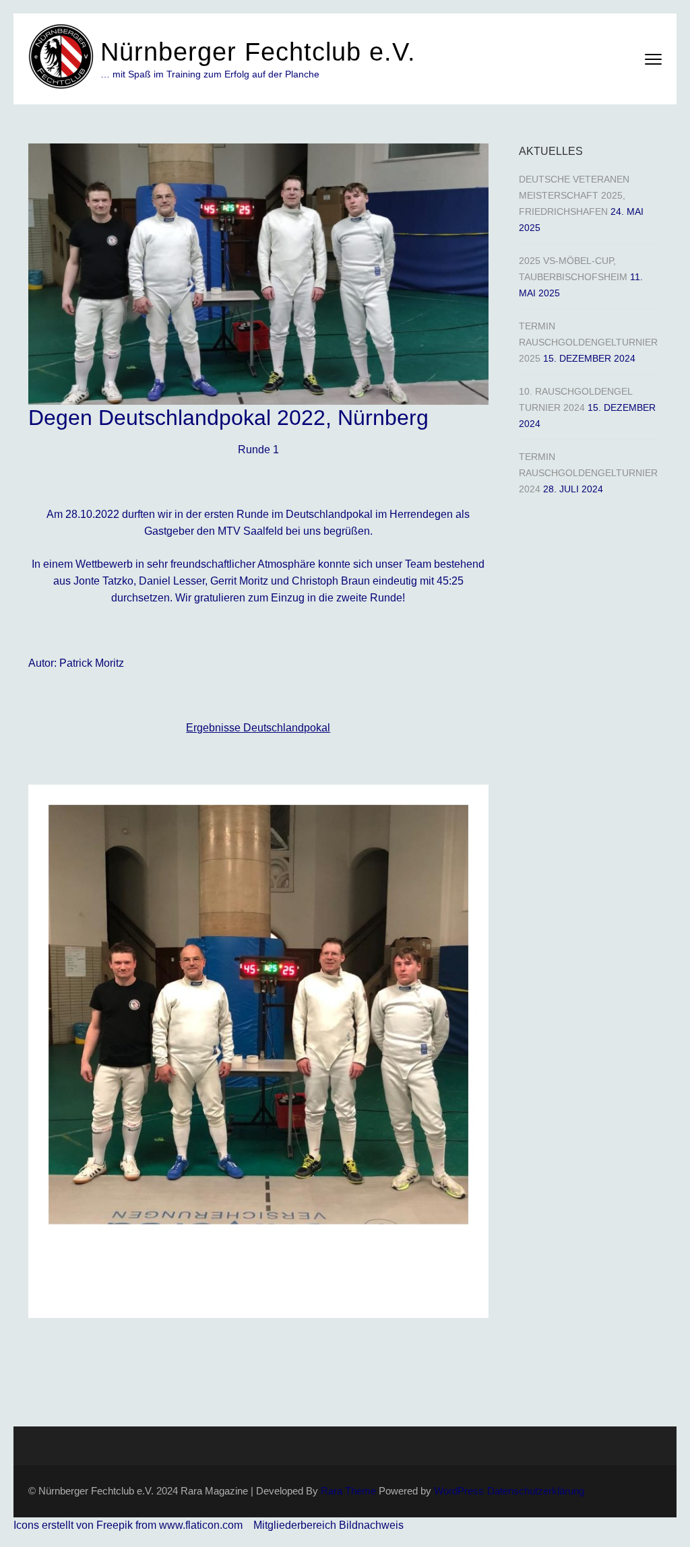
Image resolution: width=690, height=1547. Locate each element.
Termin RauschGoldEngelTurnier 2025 (588, 342)
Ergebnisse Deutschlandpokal (258, 727)
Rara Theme (348, 1490)
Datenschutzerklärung (535, 1490)
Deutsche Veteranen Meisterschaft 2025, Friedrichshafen (574, 195)
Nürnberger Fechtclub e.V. (258, 52)
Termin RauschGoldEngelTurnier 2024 (588, 472)
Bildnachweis (371, 1525)
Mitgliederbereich (296, 1525)
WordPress (459, 1490)
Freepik (114, 1525)
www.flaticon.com (201, 1525)
